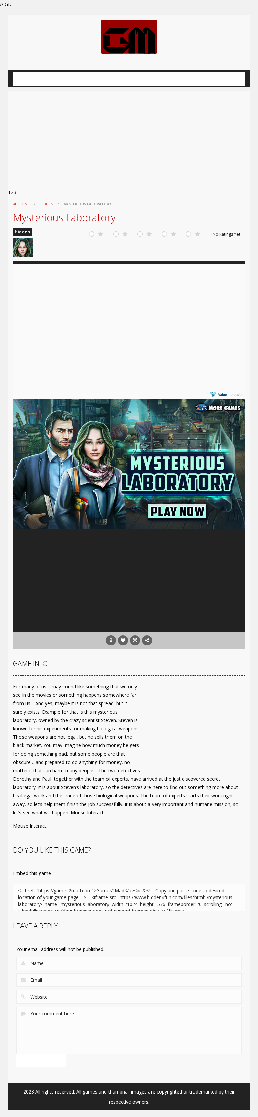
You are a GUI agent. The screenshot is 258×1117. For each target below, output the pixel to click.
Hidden (46, 204)
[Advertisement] (129, 138)
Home (24, 204)
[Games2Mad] (129, 36)
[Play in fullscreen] (135, 640)
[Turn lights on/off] (111, 640)
